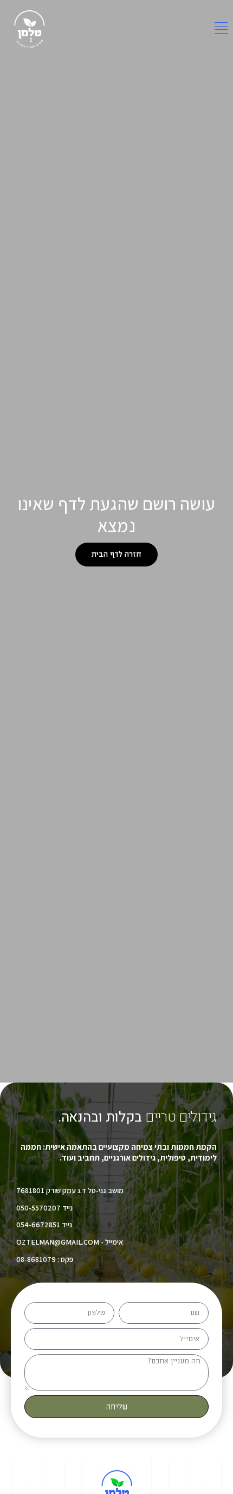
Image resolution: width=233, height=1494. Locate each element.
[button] (221, 29)
